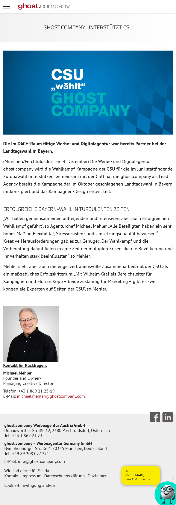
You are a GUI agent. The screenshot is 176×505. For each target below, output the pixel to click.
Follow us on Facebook (155, 417)
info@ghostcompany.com (41, 461)
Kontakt (11, 476)
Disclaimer (97, 476)
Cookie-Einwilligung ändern (29, 485)
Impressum (31, 476)
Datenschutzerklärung (64, 476)
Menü (10, 6)
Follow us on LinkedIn (167, 417)
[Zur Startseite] (44, 6)
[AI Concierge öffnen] (140, 475)
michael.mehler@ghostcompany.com (51, 396)
